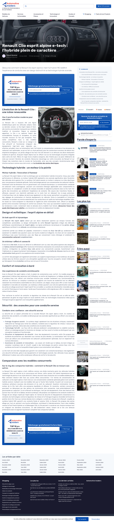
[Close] (89, 248)
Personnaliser (96, 519)
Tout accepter (82, 519)
